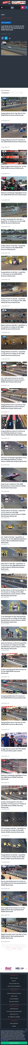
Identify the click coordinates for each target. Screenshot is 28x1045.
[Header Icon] (2, 7)
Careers (14, 1026)
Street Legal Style (14, 1014)
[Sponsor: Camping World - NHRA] (19, 968)
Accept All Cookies (14, 1043)
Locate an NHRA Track (14, 983)
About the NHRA (14, 978)
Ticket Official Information (14, 986)
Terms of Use (5, 1040)
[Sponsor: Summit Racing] (8, 968)
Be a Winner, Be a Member (14, 1017)
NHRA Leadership (14, 1023)
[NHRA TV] (26, 7)
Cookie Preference (14, 998)
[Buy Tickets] (22, 7)
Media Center (14, 996)
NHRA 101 (14, 980)
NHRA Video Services (14, 1001)
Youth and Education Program (14, 1011)
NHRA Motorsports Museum (14, 993)
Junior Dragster (14, 1008)
